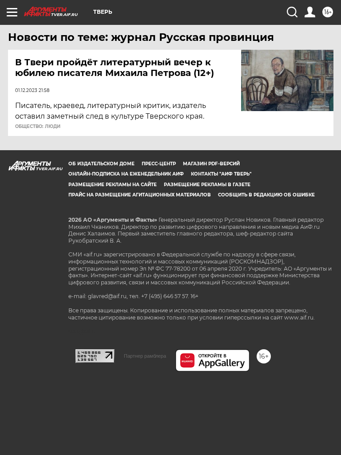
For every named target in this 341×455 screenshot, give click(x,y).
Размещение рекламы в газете (207, 185)
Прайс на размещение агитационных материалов (139, 195)
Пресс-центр (159, 164)
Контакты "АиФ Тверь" (221, 174)
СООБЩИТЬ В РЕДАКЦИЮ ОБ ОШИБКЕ (266, 195)
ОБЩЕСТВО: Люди (37, 126)
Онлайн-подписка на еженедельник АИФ (126, 174)
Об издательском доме (101, 164)
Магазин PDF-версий (211, 164)
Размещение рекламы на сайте (112, 185)
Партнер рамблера (145, 356)
